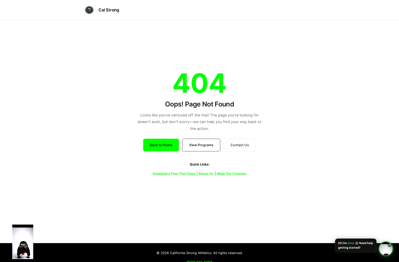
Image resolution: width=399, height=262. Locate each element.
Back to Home (161, 145)
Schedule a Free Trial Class (174, 174)
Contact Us (239, 145)
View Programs (201, 145)
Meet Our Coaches (231, 174)
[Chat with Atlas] (386, 249)
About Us (206, 174)
